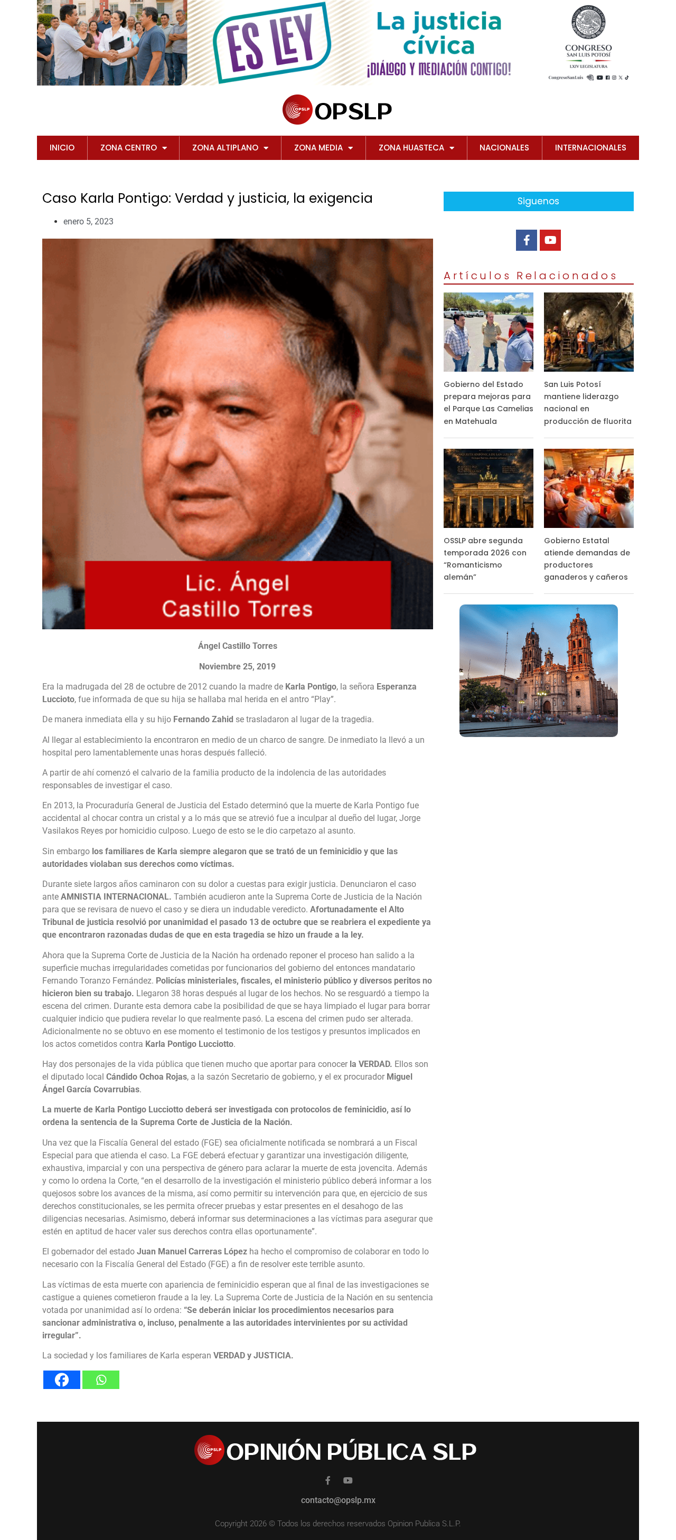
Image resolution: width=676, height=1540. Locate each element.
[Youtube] (550, 240)
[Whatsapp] (100, 1380)
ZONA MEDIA (318, 147)
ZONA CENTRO (128, 147)
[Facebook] (61, 1380)
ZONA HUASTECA (411, 147)
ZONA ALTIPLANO (225, 147)
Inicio (62, 147)
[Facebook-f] (526, 240)
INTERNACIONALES (590, 147)
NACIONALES (504, 147)
